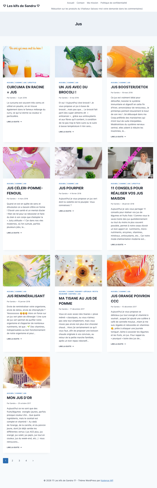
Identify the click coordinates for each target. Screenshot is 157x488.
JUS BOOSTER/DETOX (129, 87)
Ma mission (92, 3)
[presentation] (26, 61)
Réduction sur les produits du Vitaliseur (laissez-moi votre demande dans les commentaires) (97, 8)
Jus (24, 82)
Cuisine (18, 82)
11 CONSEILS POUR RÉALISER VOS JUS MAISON (127, 193)
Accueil (70, 3)
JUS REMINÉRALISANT (26, 296)
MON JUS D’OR (19, 398)
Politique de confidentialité (114, 3)
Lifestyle (32, 82)
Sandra (13, 98)
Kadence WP (107, 480)
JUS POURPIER (71, 188)
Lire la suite (14, 122)
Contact (80, 3)
